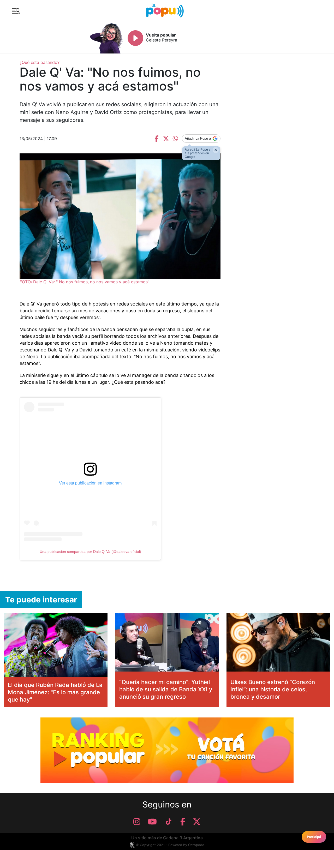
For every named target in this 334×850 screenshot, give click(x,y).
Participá (314, 837)
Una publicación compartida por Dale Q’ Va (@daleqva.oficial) (90, 551)
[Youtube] (152, 821)
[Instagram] (136, 821)
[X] (197, 821)
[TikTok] (168, 821)
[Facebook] (182, 821)
